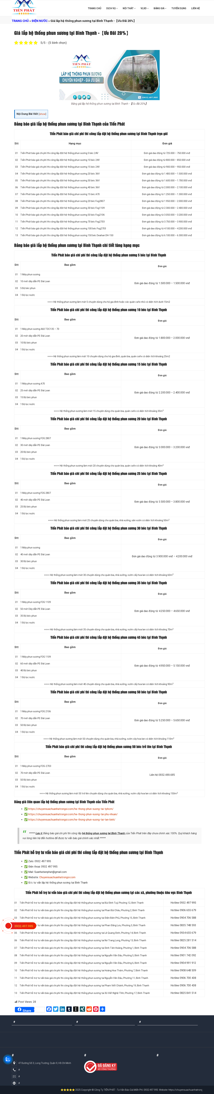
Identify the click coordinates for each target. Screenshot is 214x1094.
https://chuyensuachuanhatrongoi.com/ (166, 1089)
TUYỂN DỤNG (178, 8)
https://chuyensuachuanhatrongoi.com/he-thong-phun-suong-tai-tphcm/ (71, 809)
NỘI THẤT (128, 8)
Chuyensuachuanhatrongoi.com (57, 877)
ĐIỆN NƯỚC (40, 21)
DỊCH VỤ (111, 8)
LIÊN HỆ (195, 8)
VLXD (144, 8)
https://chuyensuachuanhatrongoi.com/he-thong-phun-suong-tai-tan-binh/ (71, 819)
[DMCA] (100, 1067)
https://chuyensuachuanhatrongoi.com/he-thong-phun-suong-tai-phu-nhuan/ (73, 814)
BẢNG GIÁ (159, 8)
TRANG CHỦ (94, 8)
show (42, 114)
